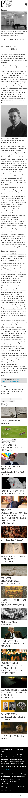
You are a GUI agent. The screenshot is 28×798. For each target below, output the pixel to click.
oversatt (11, 401)
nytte (13, 398)
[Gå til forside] (12, 3)
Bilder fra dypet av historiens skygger (12, 380)
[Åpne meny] (25, 4)
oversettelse (6, 398)
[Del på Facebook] (11, 49)
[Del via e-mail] (16, 49)
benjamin (4, 401)
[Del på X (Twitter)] (14, 49)
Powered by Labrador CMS (14, 795)
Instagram (11, 770)
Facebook (4, 770)
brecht (19, 398)
